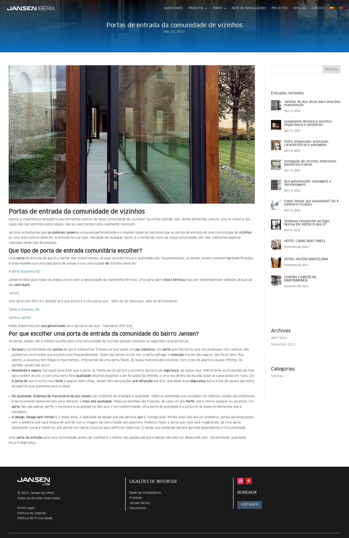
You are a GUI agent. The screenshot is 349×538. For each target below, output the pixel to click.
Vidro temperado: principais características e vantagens (306, 143)
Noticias (299, 8)
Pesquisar (331, 69)
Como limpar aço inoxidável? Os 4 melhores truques (311, 203)
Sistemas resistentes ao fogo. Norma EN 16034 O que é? (307, 223)
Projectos (279, 8)
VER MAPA (250, 504)
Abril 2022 (279, 337)
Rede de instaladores (145, 492)
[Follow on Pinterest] (248, 481)
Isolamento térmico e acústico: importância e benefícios (308, 123)
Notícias (277, 376)
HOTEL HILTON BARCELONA (306, 259)
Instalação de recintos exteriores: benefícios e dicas (310, 163)
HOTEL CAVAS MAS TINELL (305, 241)
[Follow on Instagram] (240, 481)
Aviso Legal (25, 508)
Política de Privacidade (34, 518)
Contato (317, 8)
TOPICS (218, 8)
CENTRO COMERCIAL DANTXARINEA (300, 279)
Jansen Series (139, 503)
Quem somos (173, 8)
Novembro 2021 (283, 344)
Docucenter (138, 508)
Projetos (135, 497)
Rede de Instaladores (249, 8)
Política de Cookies (31, 513)
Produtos (195, 8)
